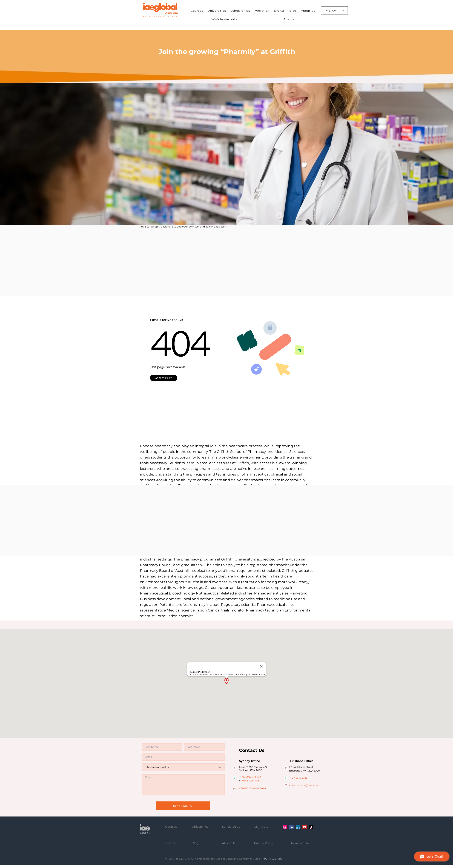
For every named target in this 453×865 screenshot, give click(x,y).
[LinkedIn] (298, 827)
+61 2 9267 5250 (251, 780)
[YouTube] (304, 827)
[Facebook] (291, 827)
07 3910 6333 (300, 777)
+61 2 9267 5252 (251, 776)
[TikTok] (311, 827)
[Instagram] (285, 827)
